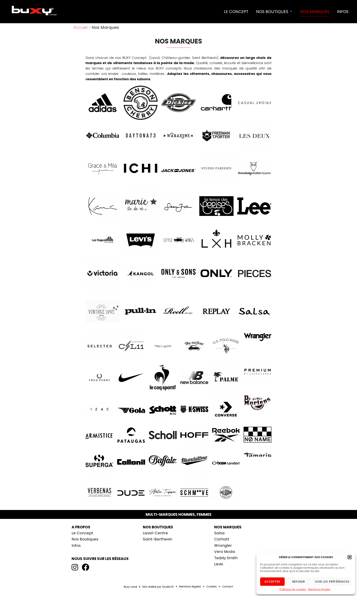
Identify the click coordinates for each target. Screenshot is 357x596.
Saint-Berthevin (157, 539)
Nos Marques (314, 11)
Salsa (219, 533)
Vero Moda (224, 551)
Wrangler (223, 545)
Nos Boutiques (272, 11)
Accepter (272, 582)
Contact (227, 586)
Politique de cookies (292, 589)
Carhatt (221, 539)
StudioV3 (167, 587)
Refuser (298, 582)
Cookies (211, 586)
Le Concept (236, 11)
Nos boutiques (158, 527)
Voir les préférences (332, 582)
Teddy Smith (226, 558)
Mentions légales (319, 589)
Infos (342, 11)
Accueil (80, 27)
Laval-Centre (155, 533)
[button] (349, 557)
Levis (218, 564)
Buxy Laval (130, 587)
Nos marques (228, 527)
